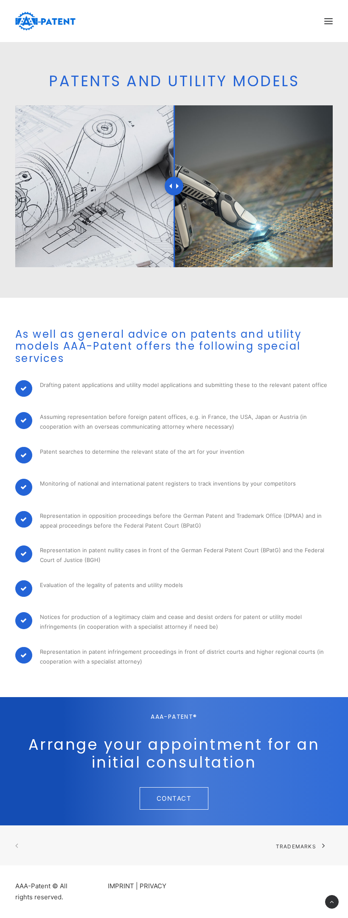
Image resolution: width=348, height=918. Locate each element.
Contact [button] (174, 798)
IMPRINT (121, 886)
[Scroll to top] (332, 901)
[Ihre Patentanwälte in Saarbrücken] (45, 21)
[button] (328, 21)
